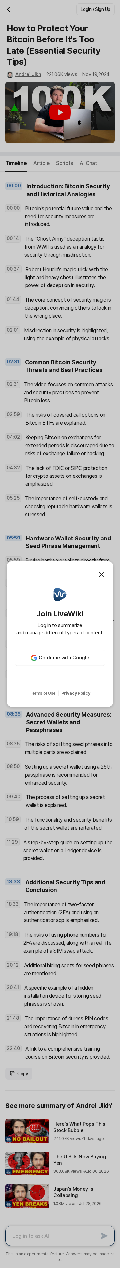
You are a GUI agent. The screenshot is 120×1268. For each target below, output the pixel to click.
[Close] (101, 574)
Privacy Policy (75, 693)
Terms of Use (43, 693)
